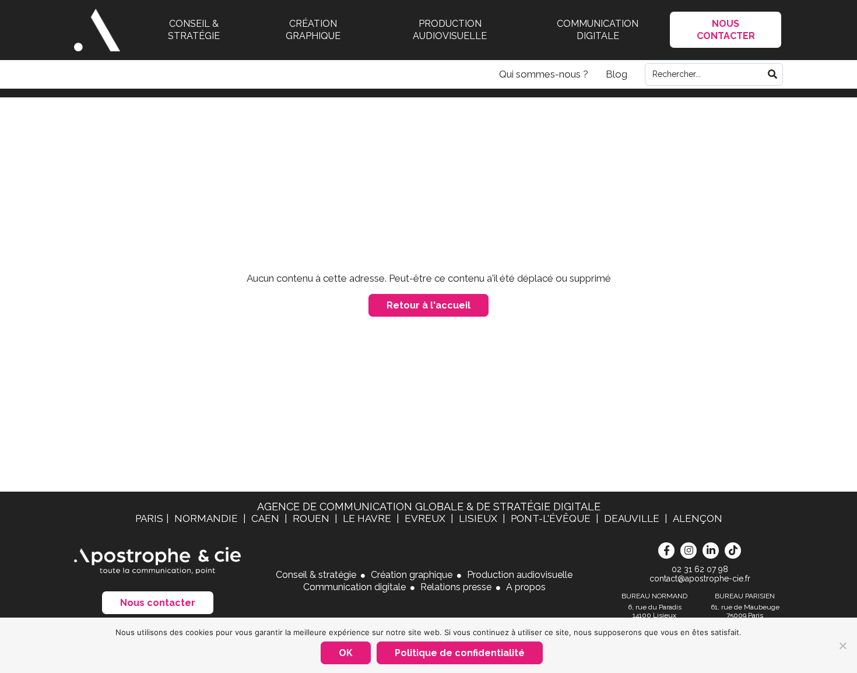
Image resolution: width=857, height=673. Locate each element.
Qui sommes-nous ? (543, 74)
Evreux (426, 518)
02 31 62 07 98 (700, 569)
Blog (616, 74)
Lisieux (479, 518)
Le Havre (368, 518)
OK (346, 652)
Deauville (633, 518)
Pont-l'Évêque (552, 518)
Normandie (207, 518)
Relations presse (455, 587)
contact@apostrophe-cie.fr (699, 578)
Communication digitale (597, 29)
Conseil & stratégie (194, 29)
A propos (526, 587)
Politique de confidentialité (460, 652)
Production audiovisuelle (450, 29)
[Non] (842, 645)
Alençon (697, 518)
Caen (266, 518)
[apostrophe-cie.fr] (97, 30)
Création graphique (313, 29)
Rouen (312, 518)
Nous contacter (157, 602)
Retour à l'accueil (428, 305)
